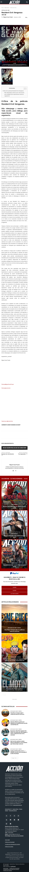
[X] (15, 470)
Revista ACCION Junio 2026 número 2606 (14, 565)
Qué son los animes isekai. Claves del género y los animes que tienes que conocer (18, 743)
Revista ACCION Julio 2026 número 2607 (14, 536)
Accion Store (15, 809)
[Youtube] (10, 819)
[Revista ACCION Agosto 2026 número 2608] (14, 495)
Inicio (2, 7)
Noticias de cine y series (14, 627)
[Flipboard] (14, 819)
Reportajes (7, 7)
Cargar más (14, 758)
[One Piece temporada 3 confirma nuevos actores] (14, 618)
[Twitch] (6, 823)
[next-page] (5, 695)
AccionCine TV (8, 809)
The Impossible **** (23, 454)
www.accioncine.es (17, 805)
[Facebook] (10, 815)
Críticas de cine (13, 7)
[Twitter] (14, 815)
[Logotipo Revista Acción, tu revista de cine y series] (14, 2)
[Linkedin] (6, 819)
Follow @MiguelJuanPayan (7, 384)
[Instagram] (13, 470)
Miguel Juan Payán (8, 17)
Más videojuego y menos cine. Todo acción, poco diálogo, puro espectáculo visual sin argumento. (14, 94)
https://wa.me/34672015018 (17, 835)
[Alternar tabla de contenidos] (24, 88)
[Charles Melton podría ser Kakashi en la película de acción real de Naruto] (14, 648)
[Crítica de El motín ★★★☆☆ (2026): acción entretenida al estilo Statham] (5, 751)
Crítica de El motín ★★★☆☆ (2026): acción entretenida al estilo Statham (18, 752)
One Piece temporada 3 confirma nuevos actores (14, 630)
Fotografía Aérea (13, 810)
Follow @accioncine (5, 388)
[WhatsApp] (6, 815)
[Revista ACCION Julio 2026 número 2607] (14, 524)
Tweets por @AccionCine (7, 421)
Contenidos (14, 504)
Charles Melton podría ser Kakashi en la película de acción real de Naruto (14, 659)
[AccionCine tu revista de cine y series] (14, 768)
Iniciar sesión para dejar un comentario (14, 448)
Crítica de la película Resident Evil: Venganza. (13, 90)
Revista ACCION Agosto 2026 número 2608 (14, 507)
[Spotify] (10, 823)
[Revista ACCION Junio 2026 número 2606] (14, 554)
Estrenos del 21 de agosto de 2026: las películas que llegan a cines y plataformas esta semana (14, 688)
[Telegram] (18, 819)
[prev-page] (2, 695)
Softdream (13, 866)
